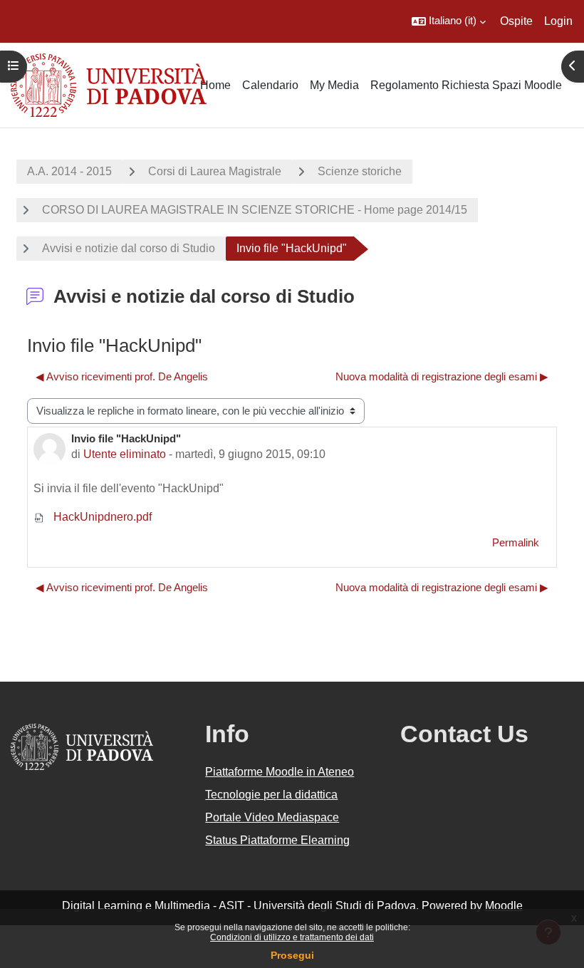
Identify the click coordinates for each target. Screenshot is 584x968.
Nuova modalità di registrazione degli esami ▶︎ (441, 376)
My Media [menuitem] (334, 85)
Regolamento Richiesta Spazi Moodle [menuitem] (466, 85)
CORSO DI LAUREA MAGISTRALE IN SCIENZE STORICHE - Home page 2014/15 (254, 210)
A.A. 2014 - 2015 (69, 171)
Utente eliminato (124, 454)
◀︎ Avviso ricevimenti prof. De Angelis (122, 376)
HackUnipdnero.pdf (101, 517)
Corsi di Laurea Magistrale (214, 171)
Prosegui (292, 955)
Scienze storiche (360, 171)
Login (558, 21)
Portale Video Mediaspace (272, 817)
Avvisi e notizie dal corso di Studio (128, 248)
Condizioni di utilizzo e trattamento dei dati (292, 937)
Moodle (504, 906)
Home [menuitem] (215, 85)
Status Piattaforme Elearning (277, 840)
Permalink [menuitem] (515, 542)
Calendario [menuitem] (270, 85)
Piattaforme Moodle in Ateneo (279, 772)
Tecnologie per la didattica (271, 795)
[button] (448, 21)
